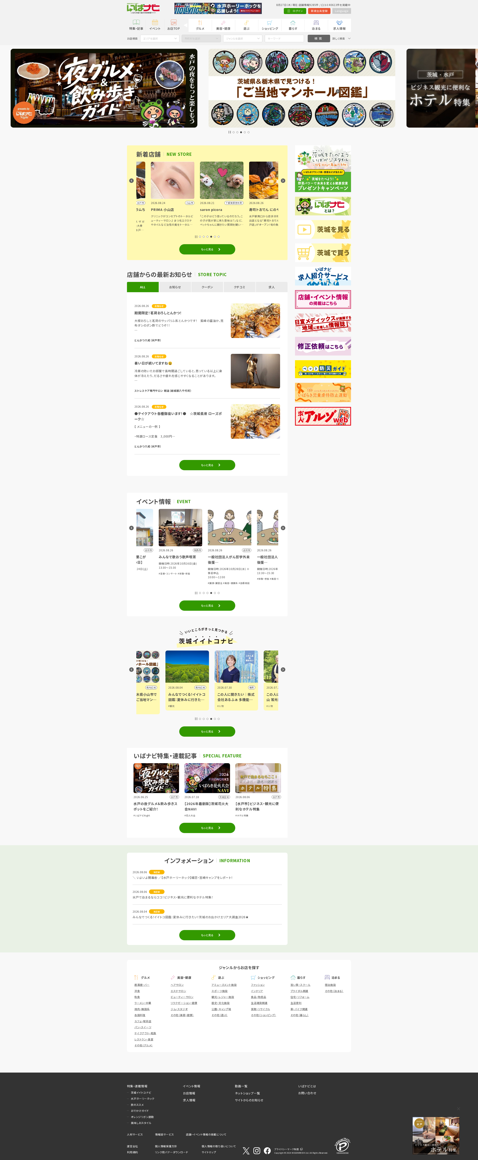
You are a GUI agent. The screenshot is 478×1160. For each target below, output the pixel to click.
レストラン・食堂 (143, 1039)
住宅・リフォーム (300, 997)
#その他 (242, 586)
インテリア (257, 991)
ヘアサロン (177, 985)
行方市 (221, 687)
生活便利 (296, 1003)
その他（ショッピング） (263, 1015)
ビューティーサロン (182, 997)
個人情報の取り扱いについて (219, 1146)
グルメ (200, 28)
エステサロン (178, 991)
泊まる (316, 28)
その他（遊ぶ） (220, 1015)
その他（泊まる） (334, 991)
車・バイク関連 (299, 1009)
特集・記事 (136, 28)
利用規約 (132, 1152)
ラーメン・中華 (142, 1003)
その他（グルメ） (143, 1045)
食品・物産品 (258, 997)
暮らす (293, 28)
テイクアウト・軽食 (145, 1033)
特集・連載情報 (137, 1086)
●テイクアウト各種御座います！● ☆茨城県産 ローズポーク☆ (178, 416)
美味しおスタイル (141, 1123)
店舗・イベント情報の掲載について (206, 1134)
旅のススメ (137, 1105)
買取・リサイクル (260, 1009)
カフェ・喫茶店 (142, 1021)
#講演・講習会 (143, 583)
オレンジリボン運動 (142, 1117)
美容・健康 (223, 28)
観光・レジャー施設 (223, 997)
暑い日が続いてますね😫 (153, 363)
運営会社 (132, 1146)
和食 (137, 997)
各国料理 (139, 1015)
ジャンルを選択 (234, 38)
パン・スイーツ (142, 1027)
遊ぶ (246, 28)
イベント (154, 28)
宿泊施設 (330, 985)
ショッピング (270, 28)
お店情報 (189, 1093)
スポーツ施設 (220, 991)
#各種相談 (172, 583)
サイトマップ (209, 1152)
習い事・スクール (301, 985)
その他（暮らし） (300, 1015)
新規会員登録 (319, 11)
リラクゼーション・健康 (184, 1003)
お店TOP (173, 28)
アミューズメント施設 (224, 985)
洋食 (137, 991)
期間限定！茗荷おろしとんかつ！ (158, 312)
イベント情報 (191, 1086)
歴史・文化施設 (221, 1003)
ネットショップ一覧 (247, 1093)
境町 (173, 687)
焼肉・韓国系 (142, 1009)
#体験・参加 (192, 578)
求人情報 (339, 28)
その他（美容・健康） (182, 1015)
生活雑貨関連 (259, 1003)
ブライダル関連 (299, 991)
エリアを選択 (150, 38)
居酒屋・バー (142, 985)
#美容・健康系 (159, 583)
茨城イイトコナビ (141, 1092)
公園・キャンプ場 (221, 1009)
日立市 (270, 687)
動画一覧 (241, 1086)
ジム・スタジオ (179, 1009)
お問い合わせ (307, 1093)
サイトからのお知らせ (249, 1100)
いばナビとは (307, 1086)
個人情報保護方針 (166, 1146)
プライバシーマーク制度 (286, 1149)
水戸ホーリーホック (142, 1098)
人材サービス (135, 1134)
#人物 (142, 706)
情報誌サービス (164, 1134)
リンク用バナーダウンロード (171, 1152)
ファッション (258, 985)
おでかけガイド (140, 1111)
